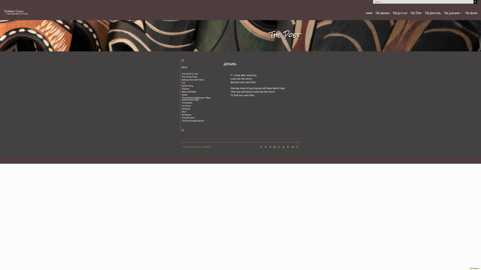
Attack (184, 95)
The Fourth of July (190, 74)
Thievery (185, 89)
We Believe (186, 115)
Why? (184, 112)
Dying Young (187, 86)
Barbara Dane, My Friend (193, 80)
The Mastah (187, 103)
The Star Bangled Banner (193, 121)
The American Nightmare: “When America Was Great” (196, 99)
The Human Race (189, 77)
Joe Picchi (186, 106)
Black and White (189, 92)
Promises (186, 109)
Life (183, 83)
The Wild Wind (188, 118)
